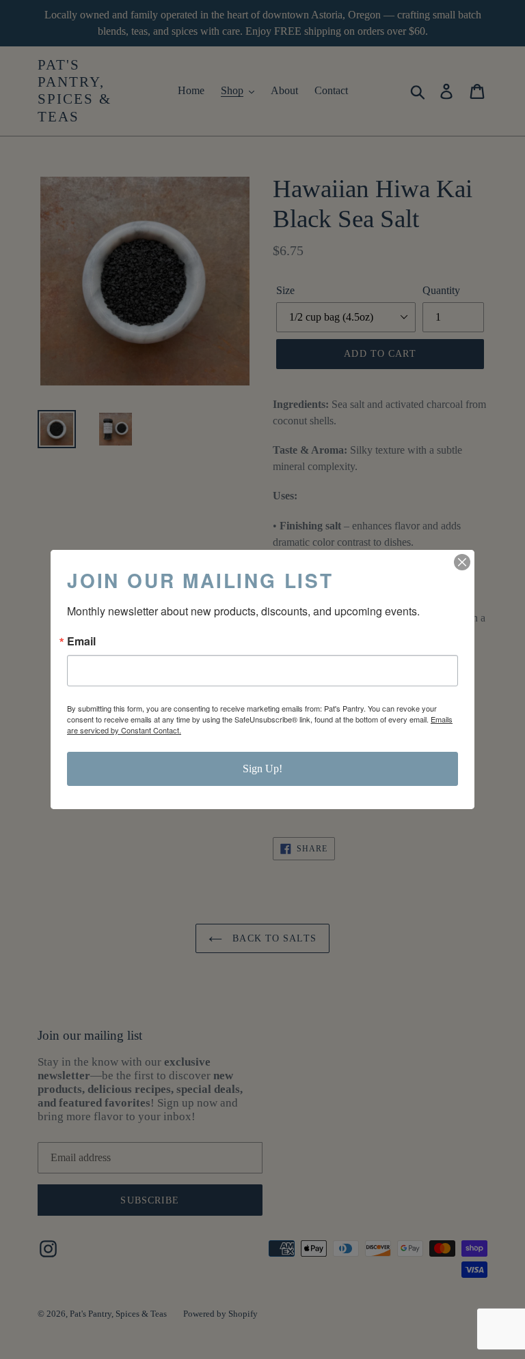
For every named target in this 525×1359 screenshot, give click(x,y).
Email (81, 641)
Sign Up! (262, 768)
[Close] (462, 562)
